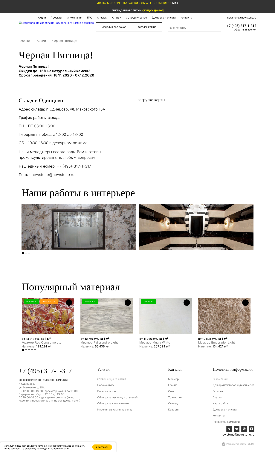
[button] (23, 253)
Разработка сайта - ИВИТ (240, 443)
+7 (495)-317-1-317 (74, 166)
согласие (42, 445)
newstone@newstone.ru (53, 174)
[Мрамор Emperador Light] (224, 316)
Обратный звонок (245, 29)
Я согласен (102, 447)
